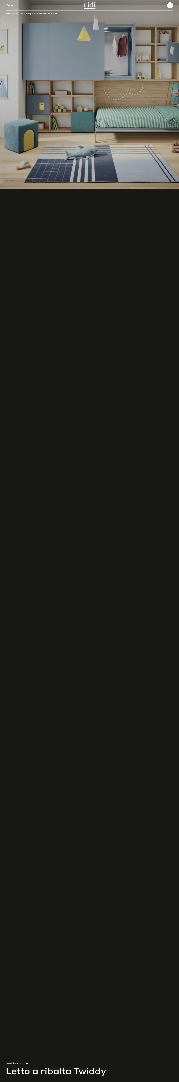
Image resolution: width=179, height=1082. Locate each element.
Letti (15, 13)
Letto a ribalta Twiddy (47, 13)
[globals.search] (170, 5)
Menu (9, 5)
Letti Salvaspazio (27, 13)
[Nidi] (89, 5)
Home (8, 13)
